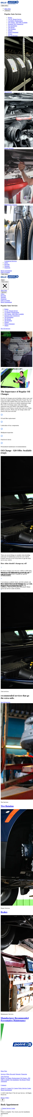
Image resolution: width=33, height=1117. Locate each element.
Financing (7, 267)
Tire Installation (12, 26)
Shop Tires (7, 9)
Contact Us (10, 1088)
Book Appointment (6, 270)
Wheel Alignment (13, 32)
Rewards (7, 264)
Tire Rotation (12, 29)
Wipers (10, 34)
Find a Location (5, 272)
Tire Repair (11, 27)
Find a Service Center (24, 1088)
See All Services (13, 35)
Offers (6, 263)
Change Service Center (8, 1108)
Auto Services (5, 1076)
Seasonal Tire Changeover (15, 24)
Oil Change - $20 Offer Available (17, 22)
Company (3, 1085)
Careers (16, 1088)
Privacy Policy (5, 1098)
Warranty (7, 266)
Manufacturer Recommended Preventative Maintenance (15, 1019)
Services (7, 10)
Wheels (10, 30)
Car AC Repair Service (14, 19)
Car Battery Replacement (15, 21)
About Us (3, 1088)
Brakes (10, 17)
